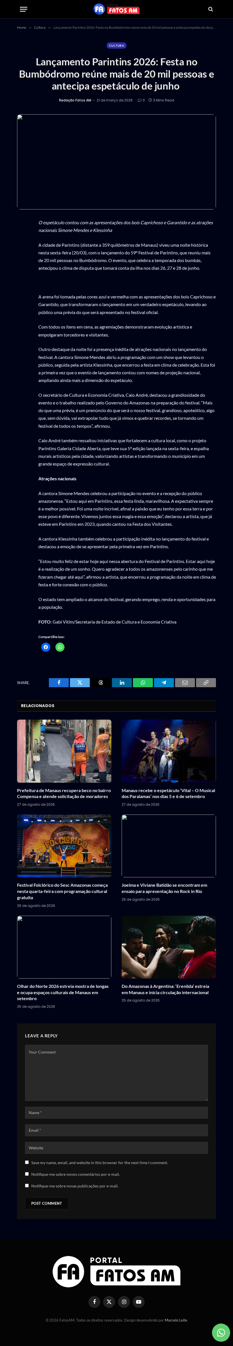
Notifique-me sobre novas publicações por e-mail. (74, 1185)
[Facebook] (22, 250)
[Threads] (22, 277)
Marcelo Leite (176, 1320)
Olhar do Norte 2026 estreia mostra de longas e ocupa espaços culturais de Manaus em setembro (63, 992)
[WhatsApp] (22, 237)
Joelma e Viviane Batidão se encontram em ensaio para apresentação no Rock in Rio (164, 888)
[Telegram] (22, 304)
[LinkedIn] (22, 290)
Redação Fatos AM (75, 100)
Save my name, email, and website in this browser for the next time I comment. (99, 1162)
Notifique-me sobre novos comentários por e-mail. (75, 1174)
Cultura (116, 45)
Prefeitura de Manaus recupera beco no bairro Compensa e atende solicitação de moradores (64, 793)
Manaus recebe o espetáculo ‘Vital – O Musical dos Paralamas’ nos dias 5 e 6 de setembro (168, 793)
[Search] (210, 9)
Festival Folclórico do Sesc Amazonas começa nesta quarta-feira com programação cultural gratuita (62, 891)
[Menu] (23, 9)
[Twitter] (22, 264)
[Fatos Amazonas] (116, 9)
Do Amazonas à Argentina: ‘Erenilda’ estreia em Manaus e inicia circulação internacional (165, 989)
